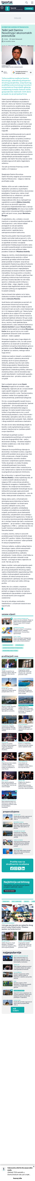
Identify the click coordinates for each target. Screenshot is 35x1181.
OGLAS (17, 18)
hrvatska (6, 901)
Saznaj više (17, 1178)
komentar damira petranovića (13, 648)
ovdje (12, 181)
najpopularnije (12, 952)
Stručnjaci (19, 645)
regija (26, 901)
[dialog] (17, 1173)
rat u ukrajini (16, 901)
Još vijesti (16, 1010)
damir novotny (8, 645)
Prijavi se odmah (9, 891)
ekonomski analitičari (10, 650)
